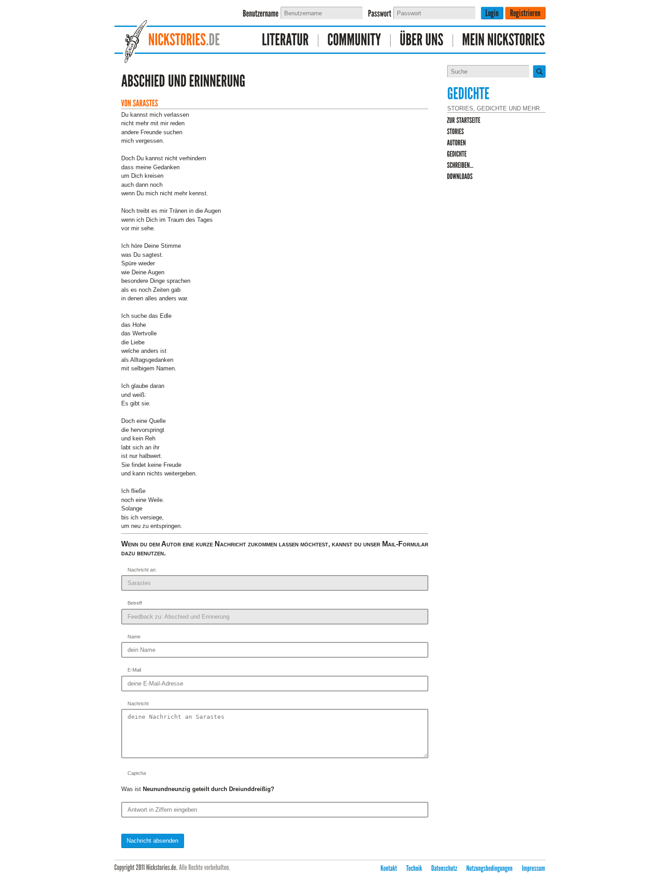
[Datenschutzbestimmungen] (444, 868)
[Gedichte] (457, 154)
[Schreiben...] (460, 165)
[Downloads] (460, 176)
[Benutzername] (261, 14)
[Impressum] (534, 868)
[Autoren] (456, 143)
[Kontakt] (389, 868)
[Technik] (414, 868)
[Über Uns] (422, 40)
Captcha (137, 773)
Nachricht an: (142, 569)
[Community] (354, 40)
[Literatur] (285, 40)
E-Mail (134, 670)
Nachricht (138, 703)
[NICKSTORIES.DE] (179, 40)
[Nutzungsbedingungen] (489, 868)
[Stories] (455, 132)
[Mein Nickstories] (499, 40)
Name (134, 636)
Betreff (135, 603)
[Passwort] (380, 14)
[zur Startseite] (464, 120)
